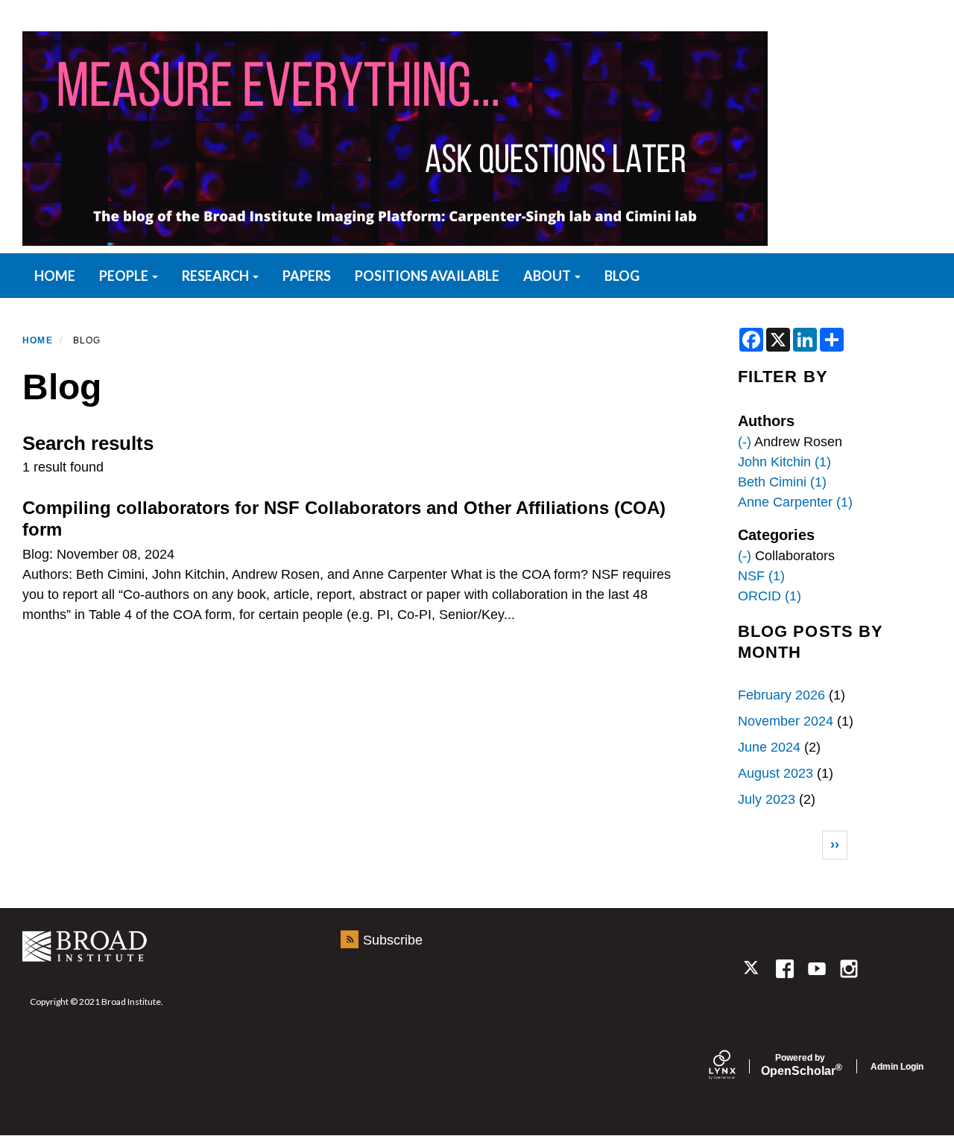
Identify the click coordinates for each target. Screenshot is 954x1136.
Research (216, 275)
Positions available (427, 275)
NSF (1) (761, 575)
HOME (54, 275)
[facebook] (784, 969)
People (125, 275)
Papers (306, 275)
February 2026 (781, 695)
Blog (621, 275)
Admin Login (897, 1067)
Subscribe (393, 940)
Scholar (800, 1065)
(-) (744, 441)
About (548, 275)
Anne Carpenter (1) (795, 502)
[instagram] (849, 969)
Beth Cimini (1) (782, 482)
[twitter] (752, 969)
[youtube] (816, 969)
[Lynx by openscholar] (735, 1066)
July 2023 (766, 799)
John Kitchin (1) (784, 461)
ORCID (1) (769, 595)
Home (37, 340)
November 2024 (785, 721)
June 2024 (769, 747)
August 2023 (775, 773)
